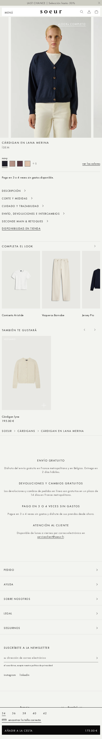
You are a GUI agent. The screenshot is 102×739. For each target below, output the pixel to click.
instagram (10, 675)
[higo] (20, 164)
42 (45, 713)
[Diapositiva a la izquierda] (84, 246)
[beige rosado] (27, 164)
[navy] (5, 164)
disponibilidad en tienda (21, 228)
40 (35, 713)
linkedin (25, 675)
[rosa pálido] (12, 164)
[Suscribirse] (97, 657)
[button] (10, 12)
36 (14, 713)
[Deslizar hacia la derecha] (95, 246)
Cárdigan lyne (10, 416)
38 (24, 713)
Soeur (7, 431)
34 (4, 713)
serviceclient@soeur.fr (50, 536)
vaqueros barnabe (53, 315)
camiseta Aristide (13, 315)
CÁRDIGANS (26, 431)
